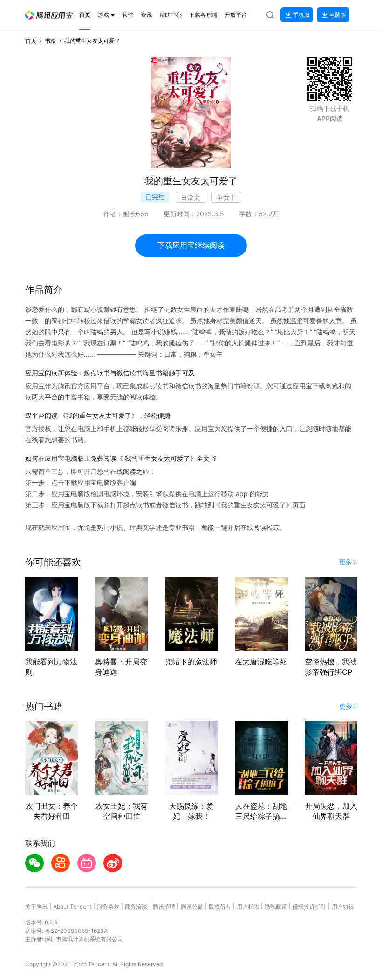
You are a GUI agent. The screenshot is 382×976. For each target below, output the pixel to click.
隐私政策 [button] (276, 906)
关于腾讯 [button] (36, 906)
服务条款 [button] (108, 906)
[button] (49, 15)
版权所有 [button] (220, 906)
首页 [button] (30, 40)
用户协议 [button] (343, 906)
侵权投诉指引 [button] (309, 906)
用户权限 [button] (248, 906)
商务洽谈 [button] (136, 906)
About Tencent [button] (72, 906)
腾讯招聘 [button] (164, 906)
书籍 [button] (50, 40)
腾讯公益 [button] (192, 906)
